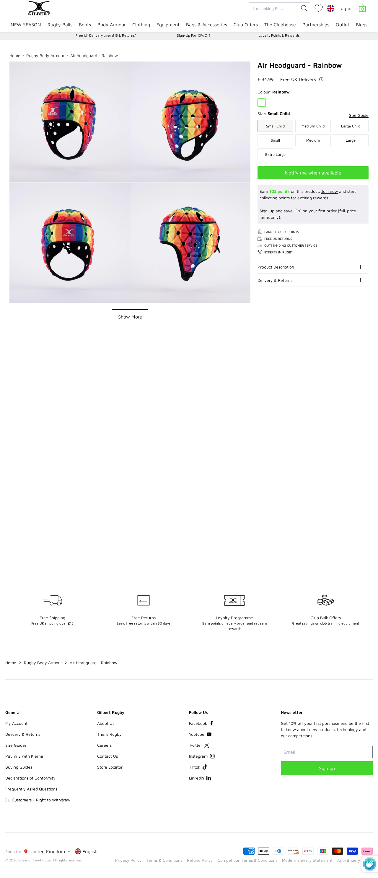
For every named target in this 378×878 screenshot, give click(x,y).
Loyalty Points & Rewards (279, 35)
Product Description (276, 266)
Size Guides (16, 745)
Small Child (275, 126)
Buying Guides (18, 766)
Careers (104, 745)
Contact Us (107, 756)
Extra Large (275, 154)
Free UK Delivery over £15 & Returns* (106, 35)
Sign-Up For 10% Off (193, 35)
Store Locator (110, 766)
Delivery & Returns (275, 280)
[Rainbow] (262, 102)
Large (351, 140)
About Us (105, 723)
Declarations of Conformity (30, 777)
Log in (344, 8)
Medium (313, 140)
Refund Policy (200, 860)
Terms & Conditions (164, 860)
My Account (16, 723)
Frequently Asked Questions (31, 788)
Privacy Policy (128, 860)
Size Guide (359, 115)
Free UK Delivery (298, 79)
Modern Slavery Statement (307, 860)
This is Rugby (109, 734)
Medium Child (313, 126)
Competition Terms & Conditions (247, 860)
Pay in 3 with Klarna (24, 756)
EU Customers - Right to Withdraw (37, 799)
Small (275, 140)
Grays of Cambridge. (35, 860)
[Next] (364, 365)
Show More (130, 316)
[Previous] (352, 365)
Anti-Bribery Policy (355, 860)
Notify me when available (313, 172)
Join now (329, 191)
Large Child (350, 126)
